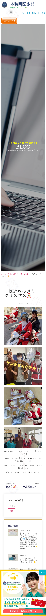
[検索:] (23, 506)
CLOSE (42, 572)
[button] (11, 12)
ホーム (3, 274)
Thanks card (25, 530)
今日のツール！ (25, 555)
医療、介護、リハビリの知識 (18, 274)
